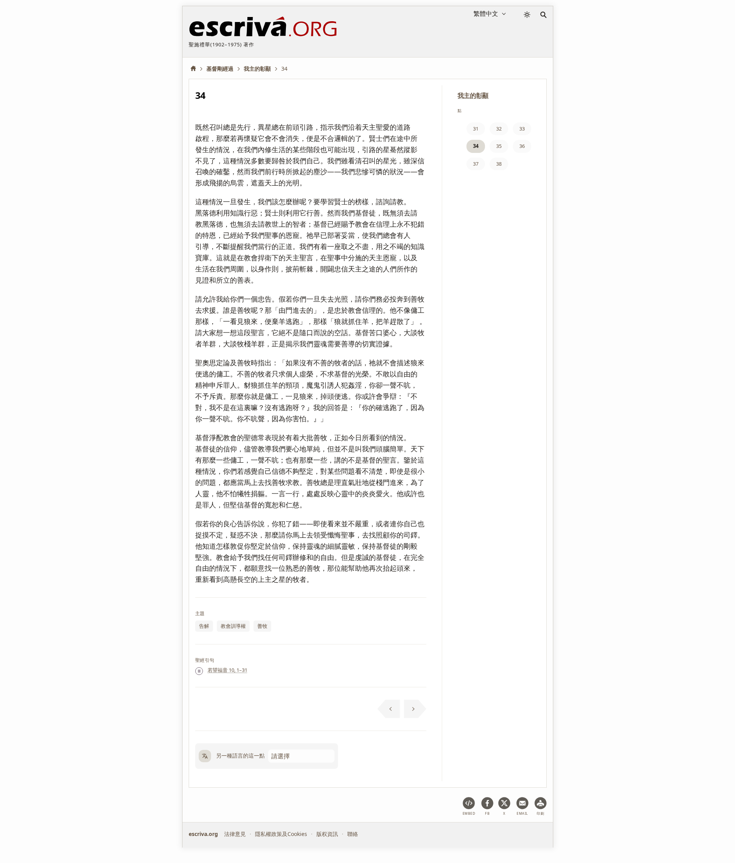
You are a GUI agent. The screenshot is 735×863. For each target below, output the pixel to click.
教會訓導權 (233, 625)
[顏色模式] (527, 15)
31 (475, 128)
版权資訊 (327, 834)
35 (499, 145)
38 (499, 163)
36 (522, 145)
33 (522, 128)
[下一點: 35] (415, 709)
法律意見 (235, 834)
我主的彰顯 (473, 95)
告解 (204, 625)
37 (475, 163)
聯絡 (352, 834)
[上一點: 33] (388, 709)
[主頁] (196, 68)
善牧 (262, 625)
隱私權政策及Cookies (281, 834)
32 (499, 128)
